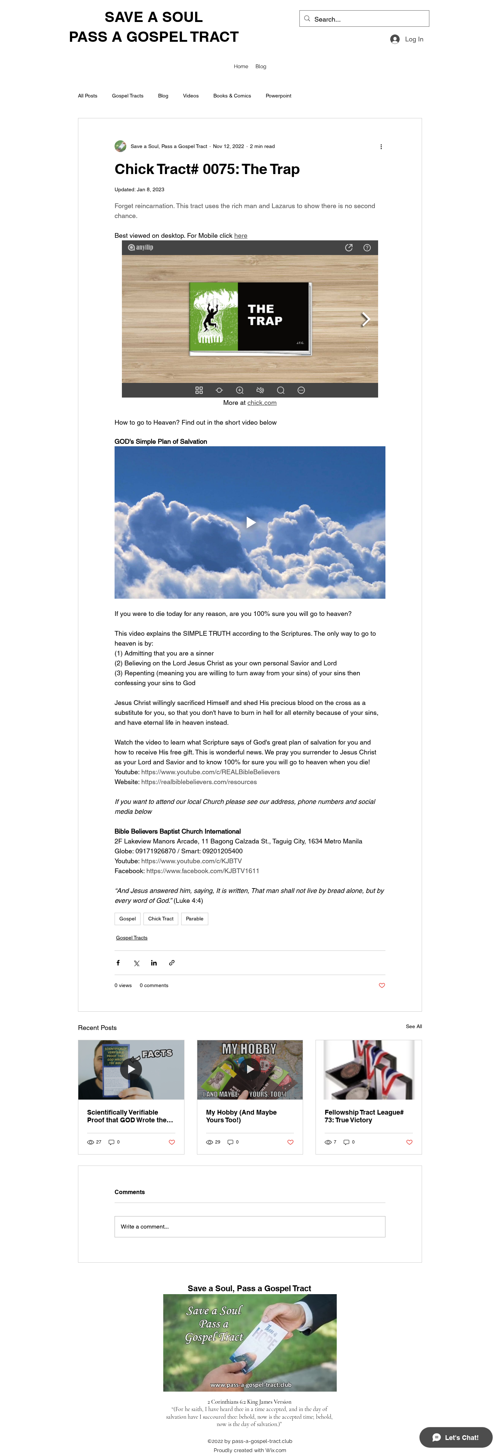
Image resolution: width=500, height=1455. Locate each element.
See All (414, 1026)
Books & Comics (232, 96)
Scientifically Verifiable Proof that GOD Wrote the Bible (127, 1116)
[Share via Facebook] (118, 962)
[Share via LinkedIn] (153, 962)
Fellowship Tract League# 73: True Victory (364, 1116)
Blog (163, 96)
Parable (195, 919)
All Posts (87, 96)
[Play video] (250, 522)
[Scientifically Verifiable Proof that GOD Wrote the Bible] (131, 1070)
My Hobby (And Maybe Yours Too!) (241, 1116)
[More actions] (381, 146)
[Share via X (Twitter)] (136, 962)
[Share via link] (171, 962)
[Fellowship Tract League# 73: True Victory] (369, 1070)
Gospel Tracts (127, 96)
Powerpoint (278, 96)
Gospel (127, 919)
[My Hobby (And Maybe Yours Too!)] (250, 1070)
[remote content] (250, 319)
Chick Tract (160, 919)
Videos (191, 96)
